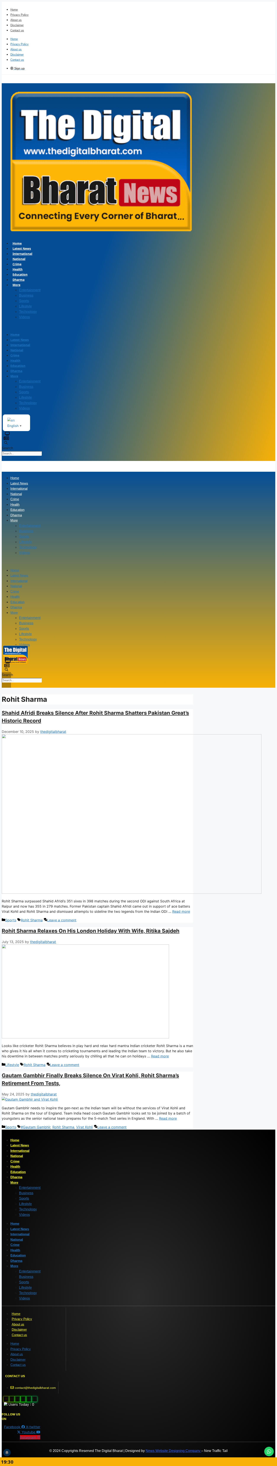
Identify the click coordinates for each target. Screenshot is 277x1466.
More (16, 285)
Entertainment (29, 290)
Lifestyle (25, 306)
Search (7, 448)
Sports (24, 301)
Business (26, 295)
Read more (181, 911)
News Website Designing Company (173, 1451)
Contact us (17, 30)
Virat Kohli (84, 1127)
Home (14, 9)
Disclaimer (17, 25)
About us (16, 20)
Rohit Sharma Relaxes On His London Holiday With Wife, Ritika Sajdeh (90, 931)
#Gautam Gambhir (35, 1127)
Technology (28, 311)
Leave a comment (61, 920)
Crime (17, 264)
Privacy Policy (19, 14)
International (22, 254)
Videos (24, 317)
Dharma (18, 280)
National (19, 259)
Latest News (22, 248)
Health (18, 269)
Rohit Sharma (32, 920)
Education (20, 274)
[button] (85, 325)
